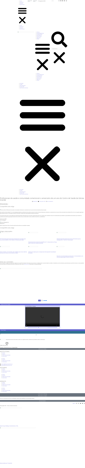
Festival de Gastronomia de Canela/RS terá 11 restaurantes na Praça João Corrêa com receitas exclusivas (42, 242)
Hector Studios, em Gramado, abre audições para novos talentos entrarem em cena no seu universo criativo (13, 252)
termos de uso (26, 264)
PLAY (39, 300)
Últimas (38, 32)
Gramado (21, 83)
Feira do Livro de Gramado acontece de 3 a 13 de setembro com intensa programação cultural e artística (70, 256)
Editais (38, 38)
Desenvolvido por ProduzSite (6, 463)
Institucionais (39, 36)
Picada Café (22, 86)
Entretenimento (39, 34)
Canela (21, 84)
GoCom (3, 352)
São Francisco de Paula (24, 87)
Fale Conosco (22, 4)
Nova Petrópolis (23, 85)
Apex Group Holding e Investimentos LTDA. (9, 426)
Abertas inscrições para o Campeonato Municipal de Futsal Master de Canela (42, 252)
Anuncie (21, 3)
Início (21, 1)
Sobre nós (21, 2)
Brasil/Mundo (39, 35)
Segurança (39, 37)
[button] (22, 15)
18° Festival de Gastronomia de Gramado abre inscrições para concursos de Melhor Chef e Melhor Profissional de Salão (13, 239)
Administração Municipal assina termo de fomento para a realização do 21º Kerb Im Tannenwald (69, 239)
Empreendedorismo (40, 33)
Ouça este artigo (4, 203)
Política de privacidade (6, 355)
